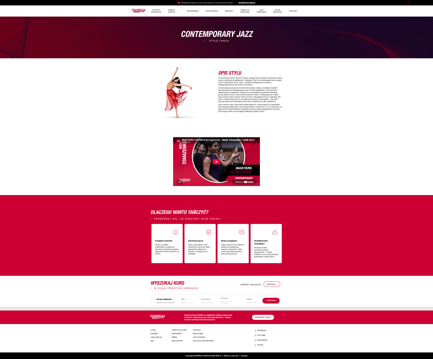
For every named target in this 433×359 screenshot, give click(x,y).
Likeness (244, 356)
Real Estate (177, 341)
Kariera (154, 334)
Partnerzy (177, 334)
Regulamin (198, 334)
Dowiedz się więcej (246, 3)
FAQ (152, 341)
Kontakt (197, 330)
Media (174, 337)
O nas (153, 330)
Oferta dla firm (179, 330)
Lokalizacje (156, 337)
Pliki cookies (199, 337)
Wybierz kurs (263, 317)
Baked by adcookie (231, 356)
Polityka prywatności (203, 341)
